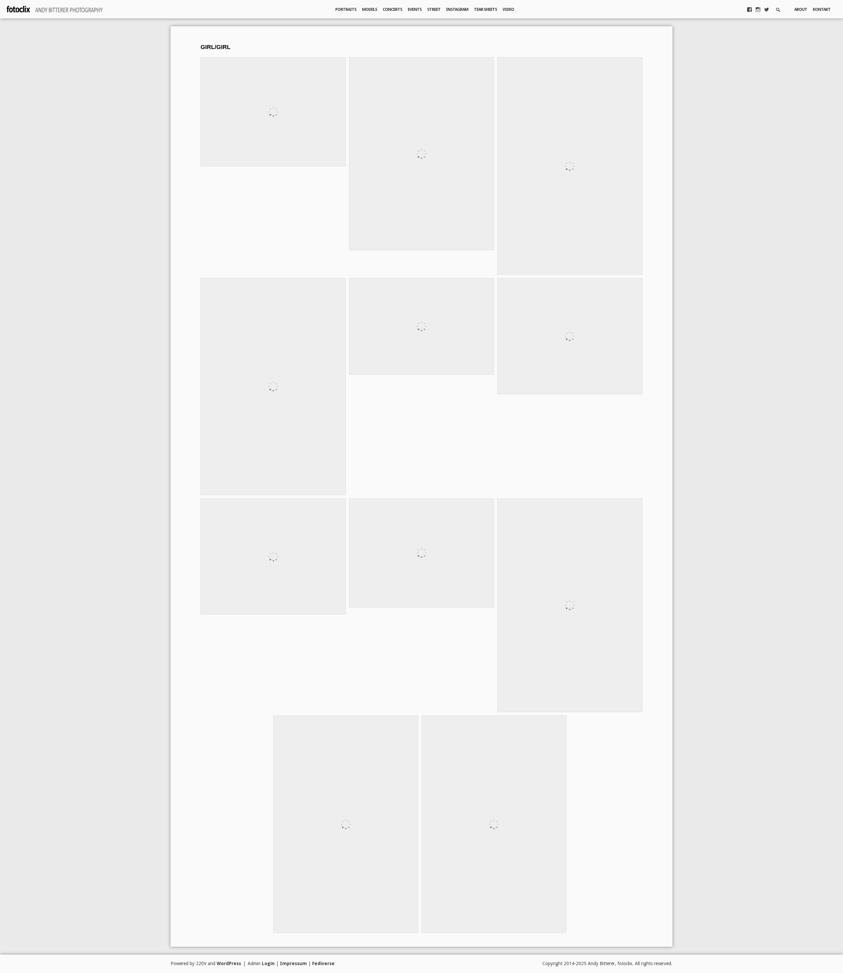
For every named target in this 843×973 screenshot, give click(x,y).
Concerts (392, 9)
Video (508, 9)
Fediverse (323, 963)
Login (268, 963)
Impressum (293, 963)
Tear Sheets (485, 9)
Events (415, 9)
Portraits (345, 9)
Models (369, 9)
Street (434, 9)
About (800, 9)
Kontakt (821, 9)
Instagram (457, 9)
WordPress (229, 963)
